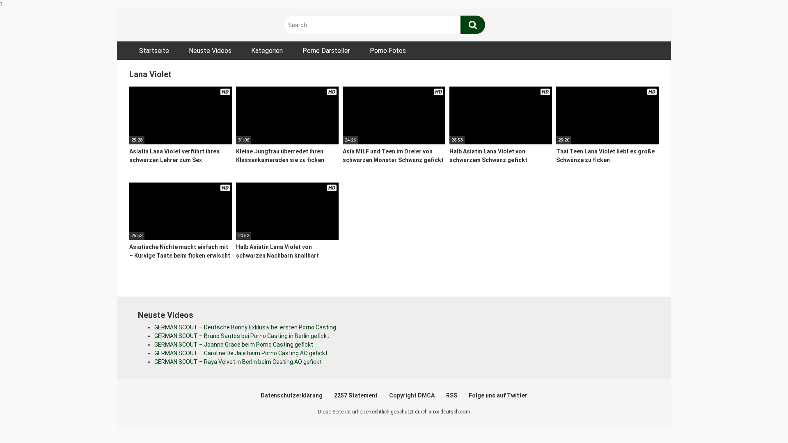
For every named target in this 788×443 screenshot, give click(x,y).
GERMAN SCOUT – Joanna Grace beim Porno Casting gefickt (233, 344)
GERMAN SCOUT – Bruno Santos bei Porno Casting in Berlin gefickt (241, 336)
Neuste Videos (210, 51)
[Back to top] (760, 420)
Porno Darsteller (326, 51)
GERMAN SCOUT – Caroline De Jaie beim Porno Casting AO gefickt (241, 353)
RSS (451, 395)
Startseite (154, 51)
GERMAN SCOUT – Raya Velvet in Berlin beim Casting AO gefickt (238, 362)
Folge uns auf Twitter (498, 395)
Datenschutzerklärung (292, 395)
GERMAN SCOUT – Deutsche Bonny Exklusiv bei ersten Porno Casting (245, 327)
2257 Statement (356, 395)
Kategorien (267, 51)
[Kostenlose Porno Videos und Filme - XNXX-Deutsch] (190, 25)
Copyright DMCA (412, 395)
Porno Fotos (388, 51)
